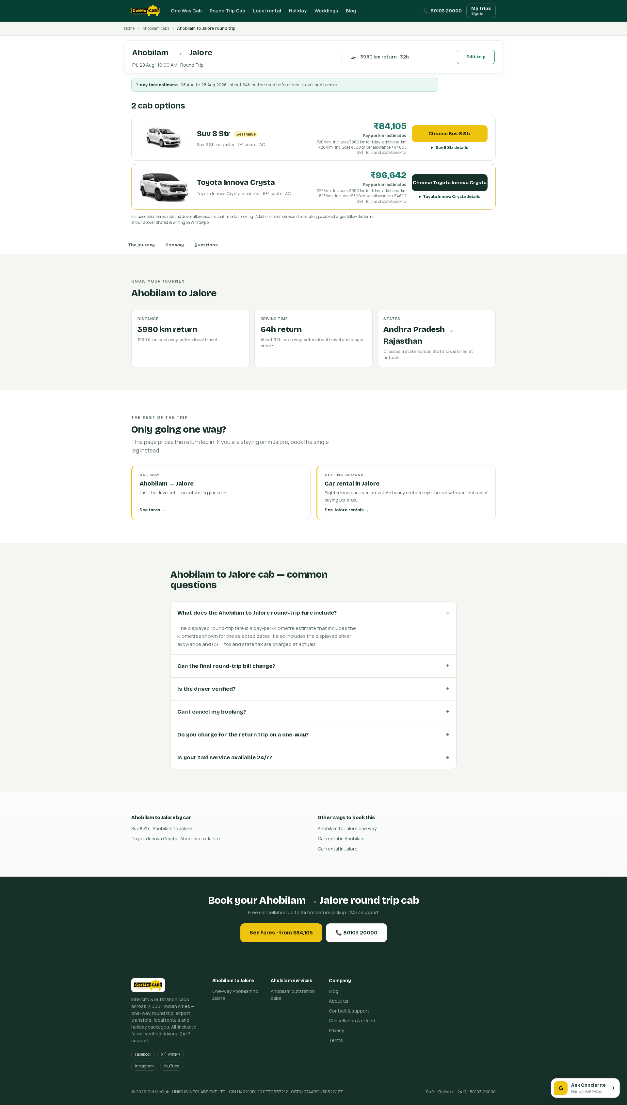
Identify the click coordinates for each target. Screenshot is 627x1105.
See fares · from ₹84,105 (281, 933)
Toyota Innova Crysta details (451, 196)
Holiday (298, 11)
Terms (336, 1040)
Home (129, 28)
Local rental (267, 11)
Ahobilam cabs (155, 28)
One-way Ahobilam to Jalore (235, 994)
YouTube (171, 1066)
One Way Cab (186, 11)
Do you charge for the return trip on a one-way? (243, 734)
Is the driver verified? (206, 688)
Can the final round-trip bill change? (226, 666)
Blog (351, 11)
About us (338, 1001)
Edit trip (476, 56)
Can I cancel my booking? (211, 711)
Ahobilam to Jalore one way (347, 828)
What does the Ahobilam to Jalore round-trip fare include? (257, 612)
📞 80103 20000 (442, 11)
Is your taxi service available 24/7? (224, 757)
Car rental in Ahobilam (341, 838)
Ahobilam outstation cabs (293, 994)
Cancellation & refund (352, 1020)
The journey (141, 245)
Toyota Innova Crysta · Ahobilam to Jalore (175, 838)
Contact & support (349, 1011)
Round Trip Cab (227, 11)
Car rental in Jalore (338, 849)
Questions (206, 245)
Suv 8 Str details (451, 147)
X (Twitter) (170, 1054)
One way (174, 245)
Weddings (326, 11)
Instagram (144, 1066)
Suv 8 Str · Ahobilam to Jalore (161, 828)
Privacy (336, 1030)
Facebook (143, 1054)
